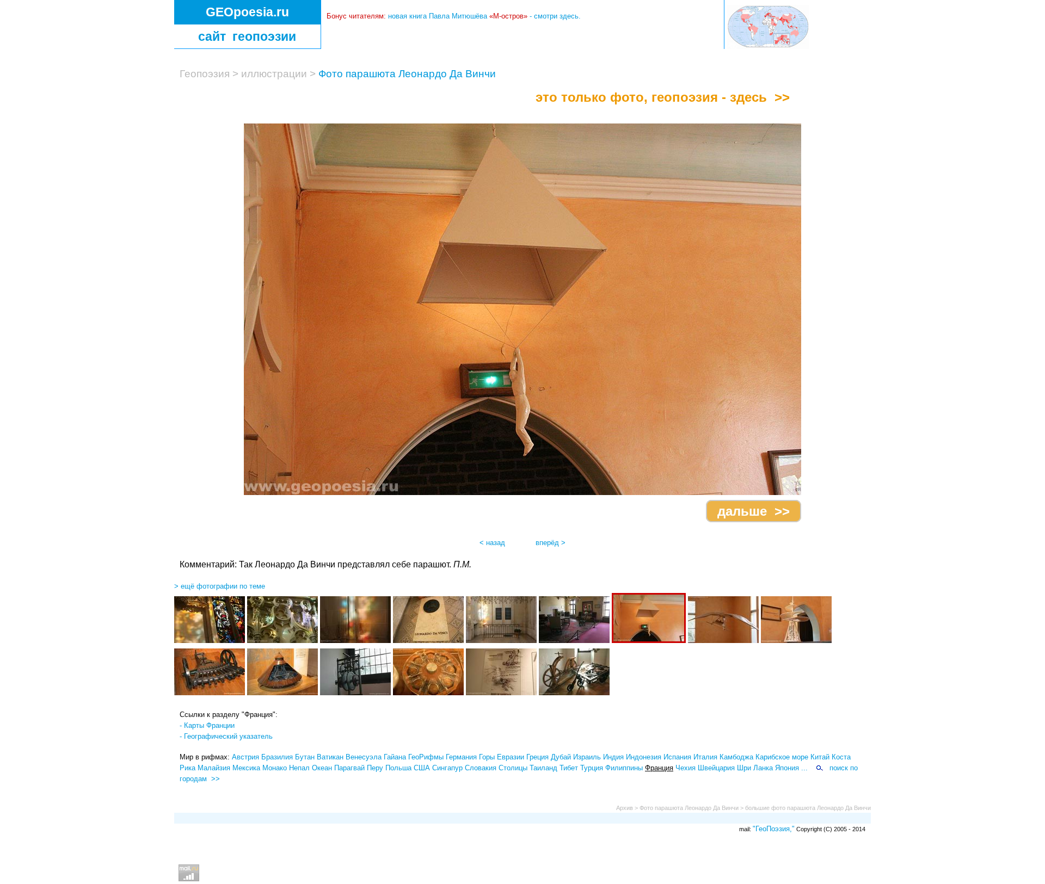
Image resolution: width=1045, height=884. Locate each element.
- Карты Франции (207, 725)
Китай (819, 757)
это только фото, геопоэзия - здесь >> (662, 97)
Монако (274, 768)
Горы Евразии (501, 757)
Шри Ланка (755, 768)
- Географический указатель (226, 736)
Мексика (246, 768)
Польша (398, 768)
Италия (705, 757)
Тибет (569, 768)
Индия (613, 757)
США (422, 768)
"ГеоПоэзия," (774, 829)
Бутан (305, 757)
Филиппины (624, 768)
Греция (537, 757)
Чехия (685, 768)
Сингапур (447, 768)
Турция (591, 768)
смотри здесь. (557, 16)
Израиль (587, 757)
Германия (461, 757)
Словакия (480, 768)
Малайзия (214, 768)
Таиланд (543, 768)
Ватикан (330, 757)
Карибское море (781, 757)
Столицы (513, 768)
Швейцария (716, 768)
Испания (677, 757)
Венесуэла (364, 757)
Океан (322, 768)
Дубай (561, 757)
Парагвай (349, 768)
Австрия (245, 757)
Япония (787, 768)
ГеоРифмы (426, 757)
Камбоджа (736, 757)
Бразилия (277, 757)
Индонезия (643, 757)
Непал (299, 768)
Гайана (395, 757)
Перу (375, 768)
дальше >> (753, 511)
